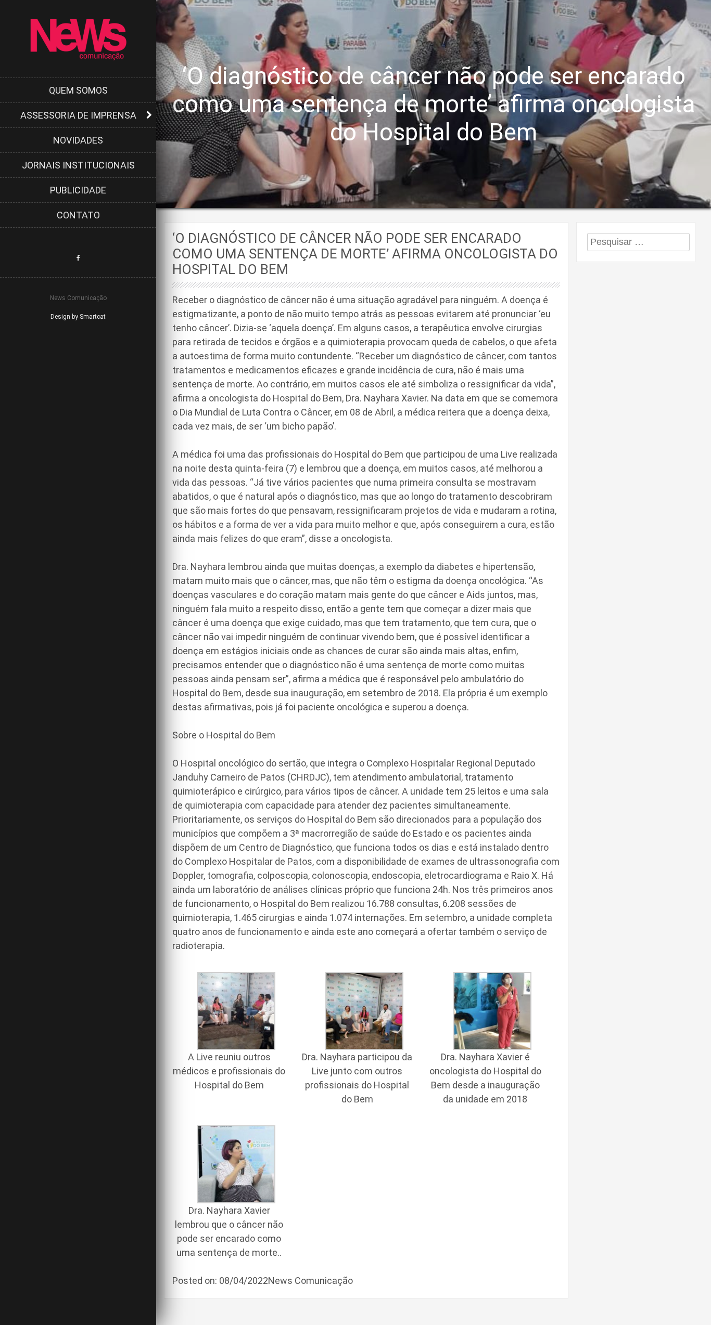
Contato (78, 215)
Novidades (78, 140)
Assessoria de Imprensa (78, 115)
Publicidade (78, 190)
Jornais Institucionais (78, 165)
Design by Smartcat (78, 316)
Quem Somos (78, 90)
